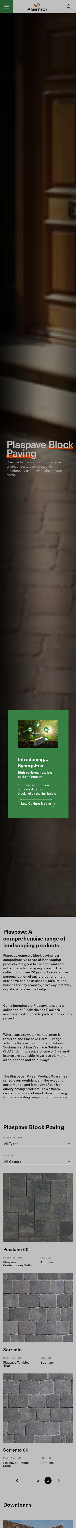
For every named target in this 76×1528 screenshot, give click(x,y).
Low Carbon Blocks (36, 803)
